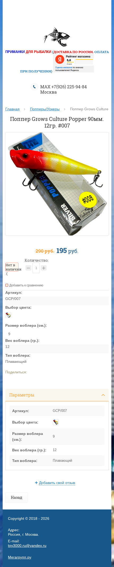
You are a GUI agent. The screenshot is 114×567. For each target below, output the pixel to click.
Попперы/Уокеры (45, 109)
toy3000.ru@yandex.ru (27, 545)
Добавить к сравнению (26, 285)
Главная (12, 109)
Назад (16, 497)
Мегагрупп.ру (19, 557)
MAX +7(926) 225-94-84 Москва (63, 89)
